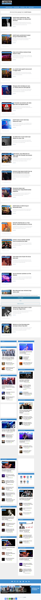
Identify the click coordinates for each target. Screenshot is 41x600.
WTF (26, 7)
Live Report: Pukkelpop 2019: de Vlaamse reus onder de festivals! (27, 386)
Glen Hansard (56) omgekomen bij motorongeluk (26, 358)
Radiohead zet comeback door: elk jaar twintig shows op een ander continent (28, 417)
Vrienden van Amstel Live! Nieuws (7, 103)
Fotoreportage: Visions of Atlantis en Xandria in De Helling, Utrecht (8, 387)
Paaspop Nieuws (4, 86)
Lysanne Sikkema (27, 395)
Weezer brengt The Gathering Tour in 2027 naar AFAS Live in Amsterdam (10, 499)
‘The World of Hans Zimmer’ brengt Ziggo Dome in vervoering (10, 398)
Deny (20, 300)
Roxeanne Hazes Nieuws (6, 188)
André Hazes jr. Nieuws (6, 18)
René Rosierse (26, 382)
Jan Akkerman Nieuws (5, 137)
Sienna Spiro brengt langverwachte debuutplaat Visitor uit (10, 553)
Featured (21, 433)
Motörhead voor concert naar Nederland (21, 592)
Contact (24, 597)
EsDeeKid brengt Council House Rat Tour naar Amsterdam (10, 488)
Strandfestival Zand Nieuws (6, 240)
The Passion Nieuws (5, 274)
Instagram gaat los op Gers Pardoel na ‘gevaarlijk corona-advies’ (10, 368)
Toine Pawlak (9, 389)
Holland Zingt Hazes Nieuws (6, 52)
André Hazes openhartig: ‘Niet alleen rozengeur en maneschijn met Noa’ (22, 19)
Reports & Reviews (9, 7)
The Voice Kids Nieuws (5, 257)
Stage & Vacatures (9, 9)
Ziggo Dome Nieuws (5, 69)
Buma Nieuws (4, 223)
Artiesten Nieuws (26, 354)
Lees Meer (14, 26)
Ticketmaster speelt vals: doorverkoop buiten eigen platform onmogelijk (10, 530)
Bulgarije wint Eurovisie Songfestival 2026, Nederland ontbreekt (10, 435)
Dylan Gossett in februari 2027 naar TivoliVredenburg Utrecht (10, 475)
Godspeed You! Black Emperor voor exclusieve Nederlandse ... (8, 592)
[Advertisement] (8, 410)
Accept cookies (20, 297)
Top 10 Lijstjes (31, 7)
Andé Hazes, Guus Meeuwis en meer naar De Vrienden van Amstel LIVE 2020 (22, 155)
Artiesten (24, 9)
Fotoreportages (16, 7)
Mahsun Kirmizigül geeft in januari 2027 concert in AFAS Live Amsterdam (10, 494)
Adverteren (20, 9)
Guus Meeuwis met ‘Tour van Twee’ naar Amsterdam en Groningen (10, 524)
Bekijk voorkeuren (20, 303)
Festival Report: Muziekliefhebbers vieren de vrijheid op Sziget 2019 (27, 393)
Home (16, 597)
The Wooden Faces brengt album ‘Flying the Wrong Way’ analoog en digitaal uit (28, 536)
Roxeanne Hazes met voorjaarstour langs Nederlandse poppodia (22, 190)
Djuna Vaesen (27, 419)
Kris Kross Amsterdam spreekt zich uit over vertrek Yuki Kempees (25, 411)
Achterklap (22, 7)
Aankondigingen (22, 344)
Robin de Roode (9, 370)
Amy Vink (3, 590)
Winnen (15, 9)
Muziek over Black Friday (27, 512)
